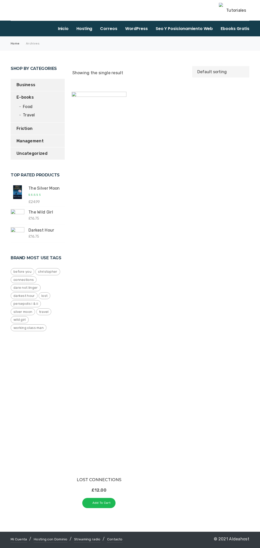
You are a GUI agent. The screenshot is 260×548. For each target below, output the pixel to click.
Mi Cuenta (19, 539)
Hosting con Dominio (51, 539)
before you (22, 271)
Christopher (47, 271)
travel (44, 312)
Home (15, 43)
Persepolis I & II (25, 304)
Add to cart (101, 503)
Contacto (114, 539)
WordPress (136, 29)
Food (27, 106)
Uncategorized (32, 153)
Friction (24, 128)
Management (30, 141)
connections (23, 280)
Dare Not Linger (25, 288)
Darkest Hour (24, 296)
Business (26, 84)
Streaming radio (87, 539)
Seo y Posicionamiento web (184, 29)
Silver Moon (22, 312)
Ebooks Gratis (235, 29)
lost (44, 296)
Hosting (84, 29)
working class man (28, 328)
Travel (29, 115)
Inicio (63, 29)
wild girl (19, 320)
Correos (108, 29)
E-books (25, 97)
